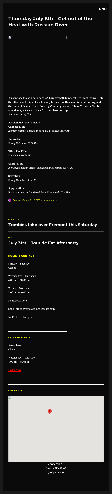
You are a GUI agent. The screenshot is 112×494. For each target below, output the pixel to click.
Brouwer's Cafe (20, 200)
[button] (50, 412)
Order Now (14, 369)
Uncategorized (50, 200)
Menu (103, 9)
